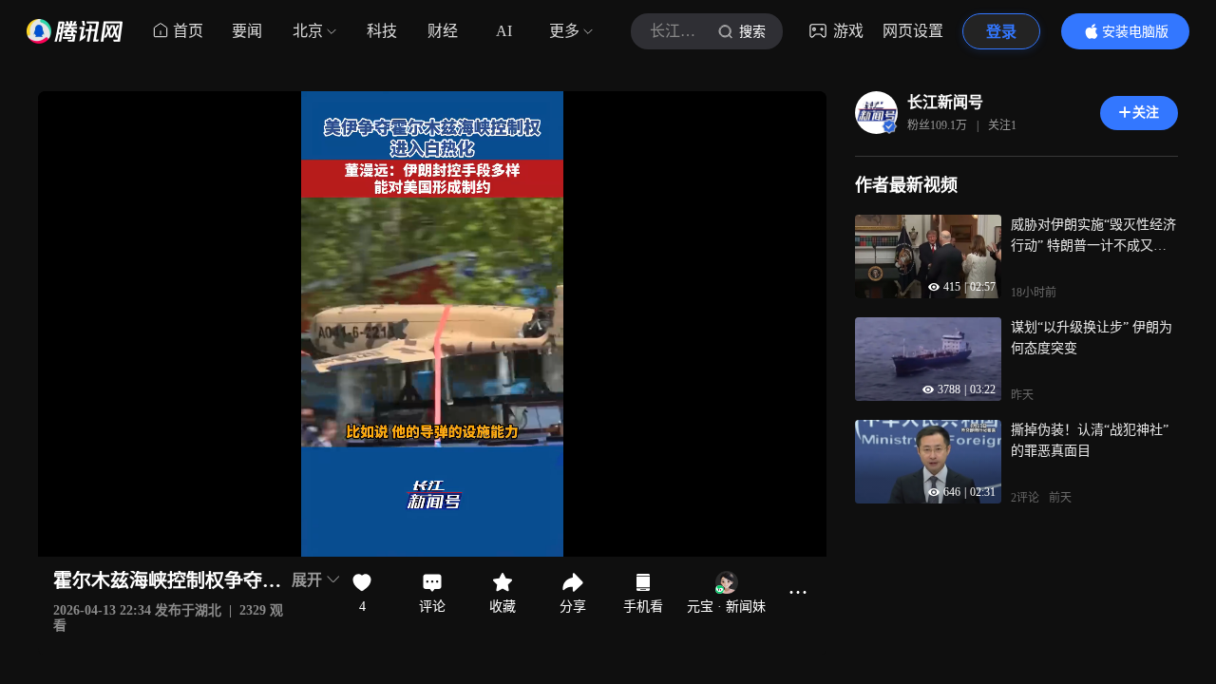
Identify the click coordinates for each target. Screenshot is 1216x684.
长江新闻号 (945, 102)
